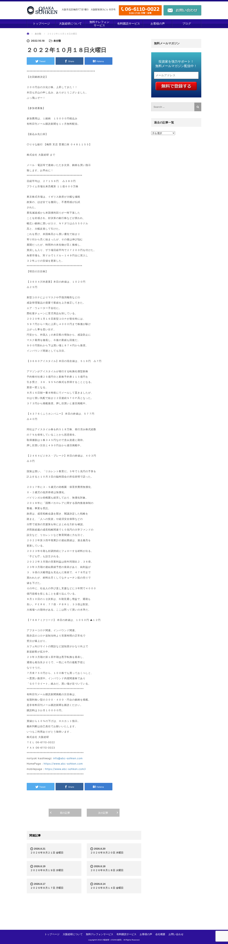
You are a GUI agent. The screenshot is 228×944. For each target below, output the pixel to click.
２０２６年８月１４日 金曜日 (106, 887)
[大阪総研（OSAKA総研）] (42, 10)
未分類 (38, 33)
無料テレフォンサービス (99, 23)
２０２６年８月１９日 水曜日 (46, 870)
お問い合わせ (176, 934)
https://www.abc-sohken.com (63, 763)
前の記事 (65, 812)
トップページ (41, 23)
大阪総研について (70, 23)
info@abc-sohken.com (68, 758)
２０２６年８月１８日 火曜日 (106, 870)
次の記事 (103, 812)
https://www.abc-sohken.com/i (65, 768)
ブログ (186, 23)
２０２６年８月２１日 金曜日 (46, 852)
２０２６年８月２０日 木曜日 (106, 852)
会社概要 (160, 934)
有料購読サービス (128, 23)
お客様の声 (158, 23)
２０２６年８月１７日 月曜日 (46, 887)
